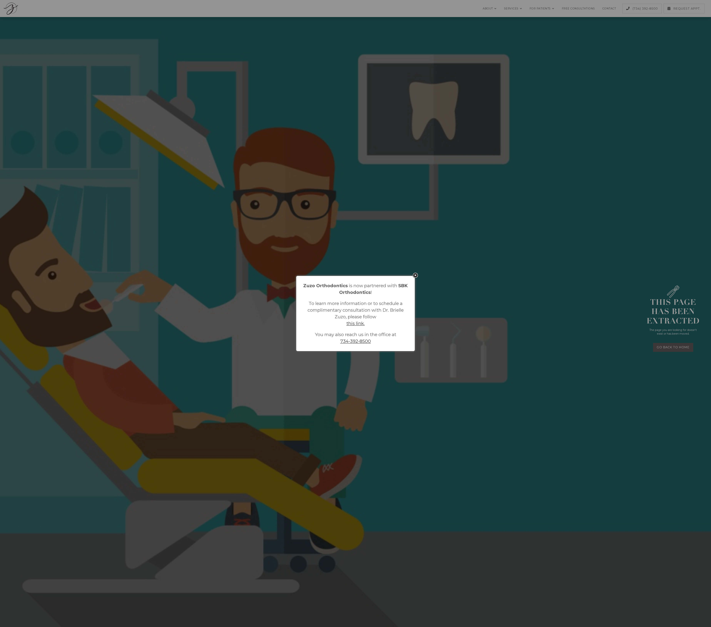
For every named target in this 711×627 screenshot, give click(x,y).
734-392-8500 (355, 341)
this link (355, 323)
